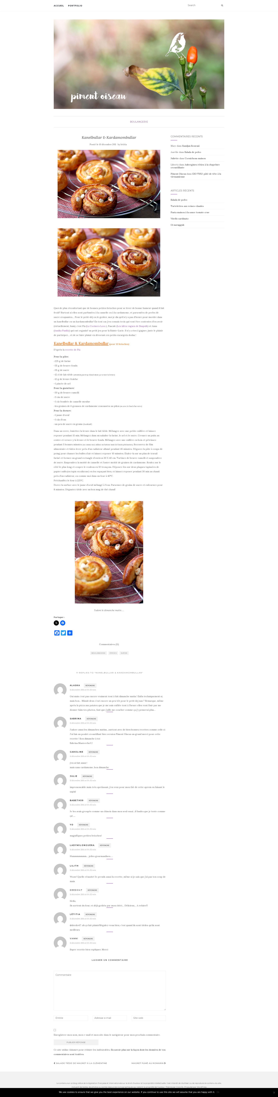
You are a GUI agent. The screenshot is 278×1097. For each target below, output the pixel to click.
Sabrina (75, 718)
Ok (218, 1092)
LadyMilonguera (82, 845)
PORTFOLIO (75, 5)
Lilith (74, 866)
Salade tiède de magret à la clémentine (81, 1063)
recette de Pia (72, 349)
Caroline (76, 752)
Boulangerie (139, 121)
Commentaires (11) (109, 644)
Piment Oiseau (178, 173)
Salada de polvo (193, 152)
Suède (124, 653)
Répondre (90, 685)
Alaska (75, 685)
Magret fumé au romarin (148, 1063)
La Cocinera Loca (96, 326)
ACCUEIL (59, 5)
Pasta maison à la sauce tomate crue (190, 212)
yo (72, 824)
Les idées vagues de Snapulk (132, 326)
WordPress (202, 1087)
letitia (124, 144)
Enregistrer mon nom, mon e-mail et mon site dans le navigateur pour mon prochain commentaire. (107, 1034)
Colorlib (179, 1087)
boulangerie (99, 653)
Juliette (175, 158)
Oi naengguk (177, 224)
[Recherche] (222, 5)
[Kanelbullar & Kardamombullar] (109, 184)
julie (73, 776)
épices (113, 653)
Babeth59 (76, 800)
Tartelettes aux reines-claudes (187, 206)
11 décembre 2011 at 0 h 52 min (83, 689)
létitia (75, 914)
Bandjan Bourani (190, 145)
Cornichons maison (195, 158)
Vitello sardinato (180, 218)
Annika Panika (61, 330)
